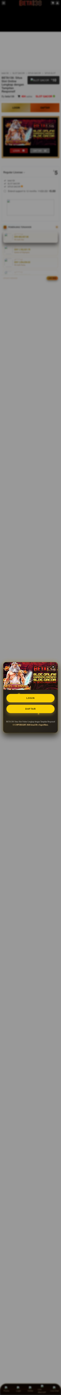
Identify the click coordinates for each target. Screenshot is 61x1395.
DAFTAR (30, 709)
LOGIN (30, 698)
